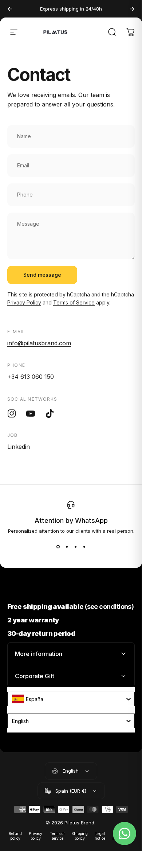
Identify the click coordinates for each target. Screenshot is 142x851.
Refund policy (15, 836)
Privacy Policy (24, 302)
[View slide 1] (58, 547)
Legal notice (100, 836)
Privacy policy (35, 836)
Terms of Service (74, 302)
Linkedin (18, 446)
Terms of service (57, 836)
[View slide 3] (75, 547)
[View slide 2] (66, 547)
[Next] (132, 9)
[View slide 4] (84, 547)
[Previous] (10, 9)
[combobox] (71, 699)
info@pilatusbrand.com (39, 343)
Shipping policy (79, 836)
